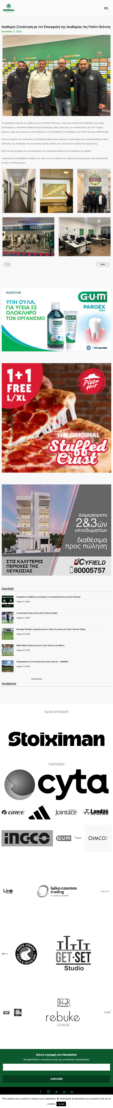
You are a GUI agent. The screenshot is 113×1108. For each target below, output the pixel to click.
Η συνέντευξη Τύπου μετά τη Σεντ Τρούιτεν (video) (36, 613)
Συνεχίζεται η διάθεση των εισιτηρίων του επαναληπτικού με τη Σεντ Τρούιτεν (48, 597)
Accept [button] (61, 1104)
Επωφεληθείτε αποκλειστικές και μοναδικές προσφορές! (56, 1059)
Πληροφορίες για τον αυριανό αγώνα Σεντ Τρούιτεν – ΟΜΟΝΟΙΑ (42, 662)
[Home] (9, 11)
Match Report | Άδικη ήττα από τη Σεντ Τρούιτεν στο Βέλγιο (40, 645)
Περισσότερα (36, 679)
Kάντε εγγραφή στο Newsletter (56, 1054)
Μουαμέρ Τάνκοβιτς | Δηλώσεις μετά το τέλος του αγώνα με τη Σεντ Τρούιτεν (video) (50, 629)
